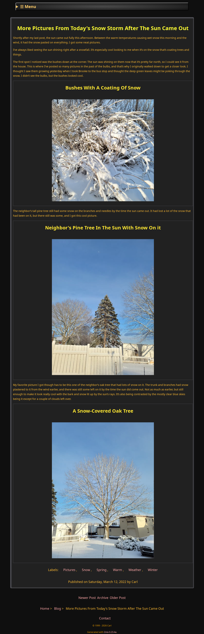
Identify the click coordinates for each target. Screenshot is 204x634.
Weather (135, 570)
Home (44, 608)
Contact (105, 618)
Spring (101, 570)
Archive (102, 597)
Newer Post (87, 597)
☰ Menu (28, 6)
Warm (117, 570)
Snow (86, 570)
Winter (153, 570)
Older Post (118, 597)
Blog (58, 608)
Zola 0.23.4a (110, 632)
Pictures (68, 570)
